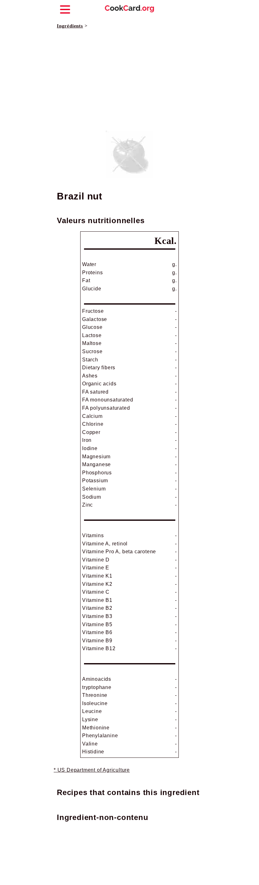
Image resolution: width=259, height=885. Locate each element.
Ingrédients (70, 25)
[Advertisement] (129, 80)
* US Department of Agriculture (92, 770)
